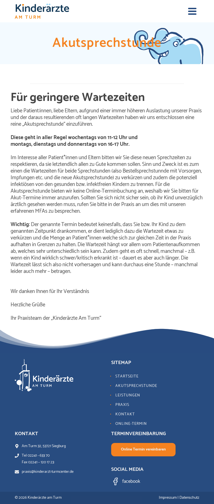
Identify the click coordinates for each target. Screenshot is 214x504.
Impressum (168, 498)
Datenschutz (189, 498)
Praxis (122, 405)
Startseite (126, 376)
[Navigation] (192, 11)
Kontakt (125, 414)
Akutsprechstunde (136, 386)
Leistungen (127, 395)
